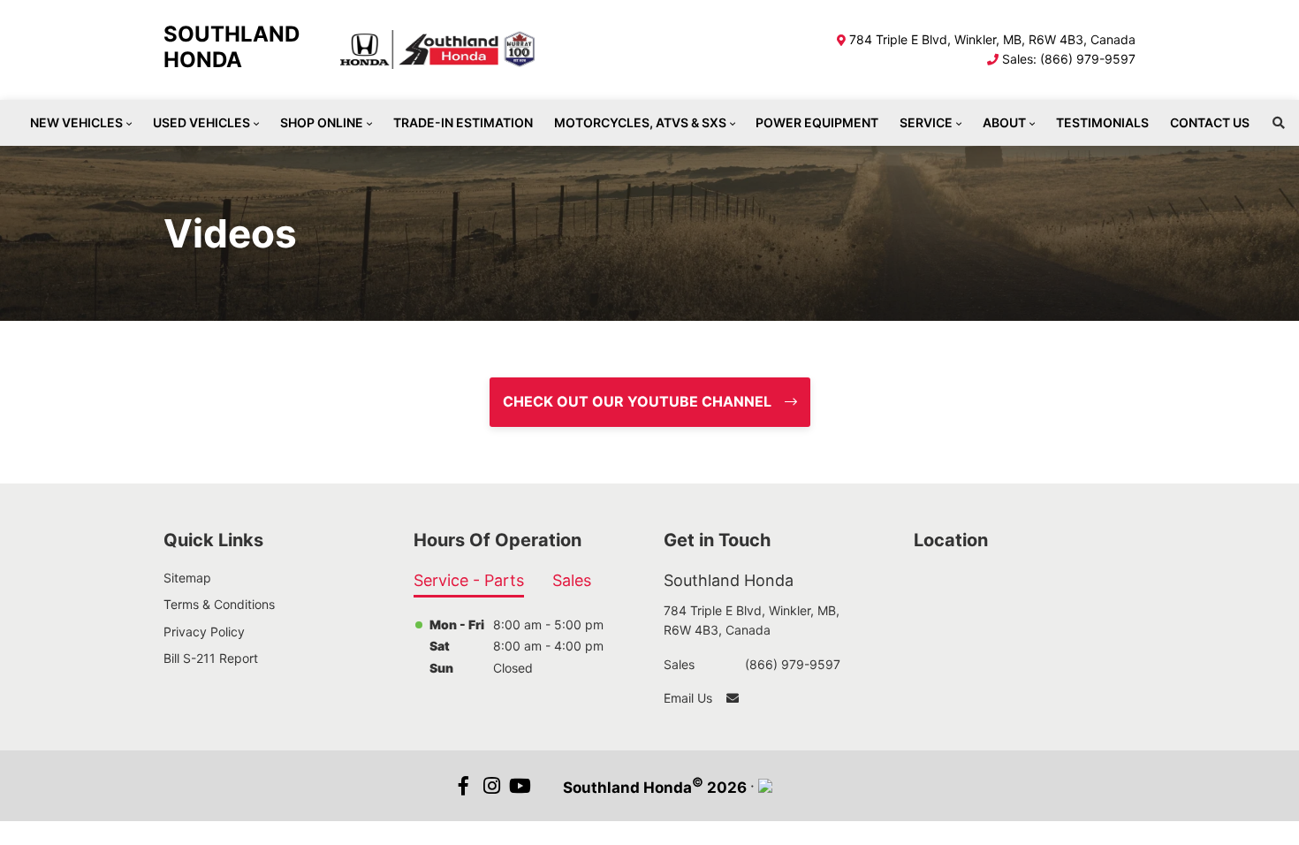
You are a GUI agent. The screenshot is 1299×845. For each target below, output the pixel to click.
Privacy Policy (204, 631)
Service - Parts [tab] (469, 580)
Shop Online (321, 122)
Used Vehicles (201, 122)
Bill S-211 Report (210, 658)
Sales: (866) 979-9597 (1069, 58)
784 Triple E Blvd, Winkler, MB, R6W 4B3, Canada (992, 39)
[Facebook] (464, 785)
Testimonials (1102, 122)
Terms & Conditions (219, 604)
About (1004, 122)
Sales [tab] (571, 580)
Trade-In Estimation (463, 122)
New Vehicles (76, 122)
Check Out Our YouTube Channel (637, 401)
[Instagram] (492, 785)
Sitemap (187, 577)
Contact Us (1210, 122)
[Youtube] (520, 785)
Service (926, 122)
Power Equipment (817, 122)
